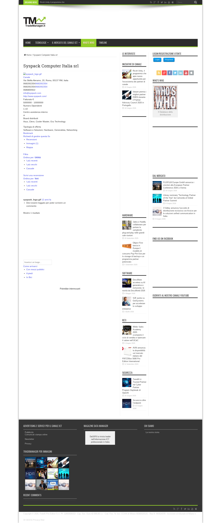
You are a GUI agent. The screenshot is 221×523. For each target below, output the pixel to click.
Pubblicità (29, 432)
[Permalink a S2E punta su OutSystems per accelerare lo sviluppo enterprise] (126, 305)
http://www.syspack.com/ (35, 96)
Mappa (29, 147)
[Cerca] (195, 2)
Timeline (103, 42)
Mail (42, 520)
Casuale (30, 168)
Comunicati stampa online (36, 434)
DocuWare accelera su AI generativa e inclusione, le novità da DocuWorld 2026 (133, 285)
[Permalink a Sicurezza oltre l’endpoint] (126, 407)
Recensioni (31, 139)
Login (157, 60)
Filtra (25, 154)
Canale (26, 77)
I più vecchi (31, 164)
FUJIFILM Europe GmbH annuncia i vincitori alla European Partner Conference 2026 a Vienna (178, 185)
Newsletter (29, 439)
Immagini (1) (32, 143)
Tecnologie (40, 42)
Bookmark (28, 133)
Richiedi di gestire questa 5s (36, 136)
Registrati (169, 60)
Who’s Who (88, 42)
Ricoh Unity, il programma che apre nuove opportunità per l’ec (65, 2)
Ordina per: (32, 157)
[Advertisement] (58, 313)
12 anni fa (46, 199)
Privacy (28, 443)
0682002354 (41, 83)
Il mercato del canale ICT (65, 42)
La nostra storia (152, 432)
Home (28, 42)
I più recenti (31, 160)
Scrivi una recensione (33, 175)
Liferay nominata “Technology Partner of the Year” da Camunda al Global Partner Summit (179, 198)
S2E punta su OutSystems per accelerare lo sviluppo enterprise (133, 303)
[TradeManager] (34, 31)
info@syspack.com (32, 93)
